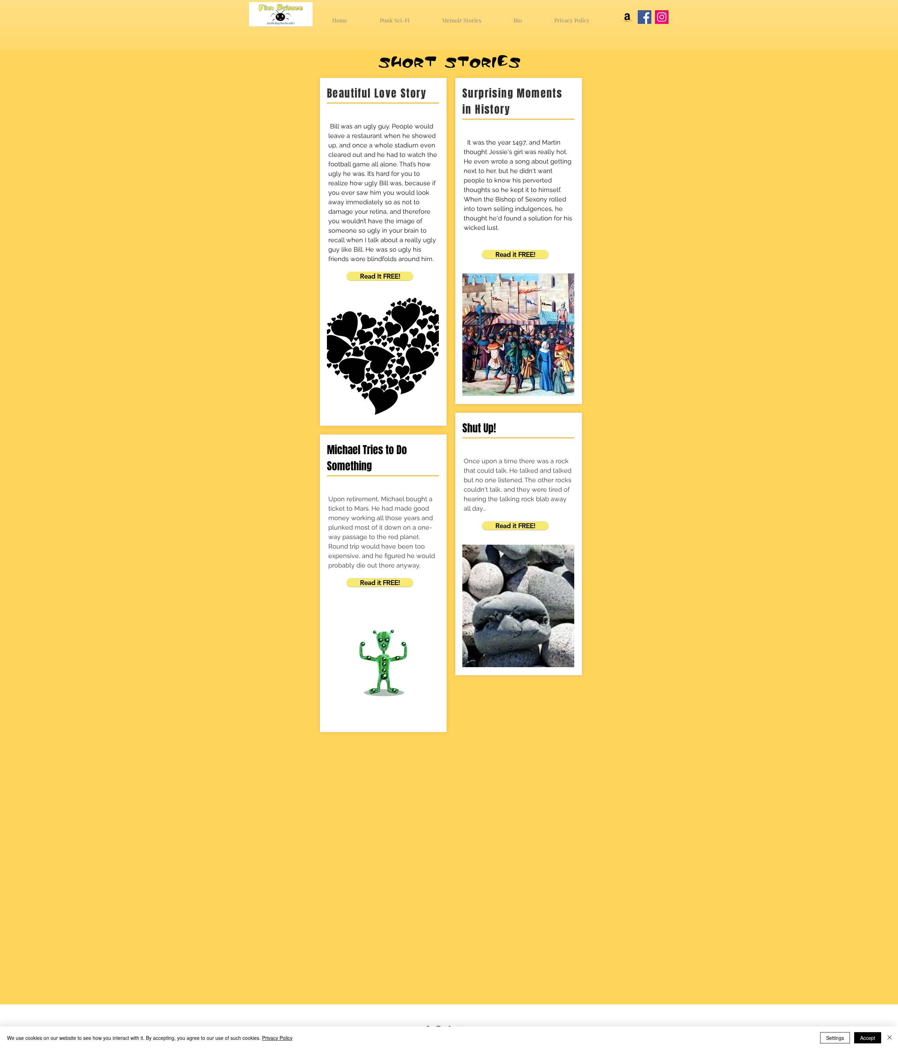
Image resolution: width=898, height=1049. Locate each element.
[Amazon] (627, 17)
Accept (867, 1037)
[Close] (889, 1037)
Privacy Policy (277, 1037)
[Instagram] (662, 17)
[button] (380, 276)
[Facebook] (644, 17)
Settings (835, 1037)
